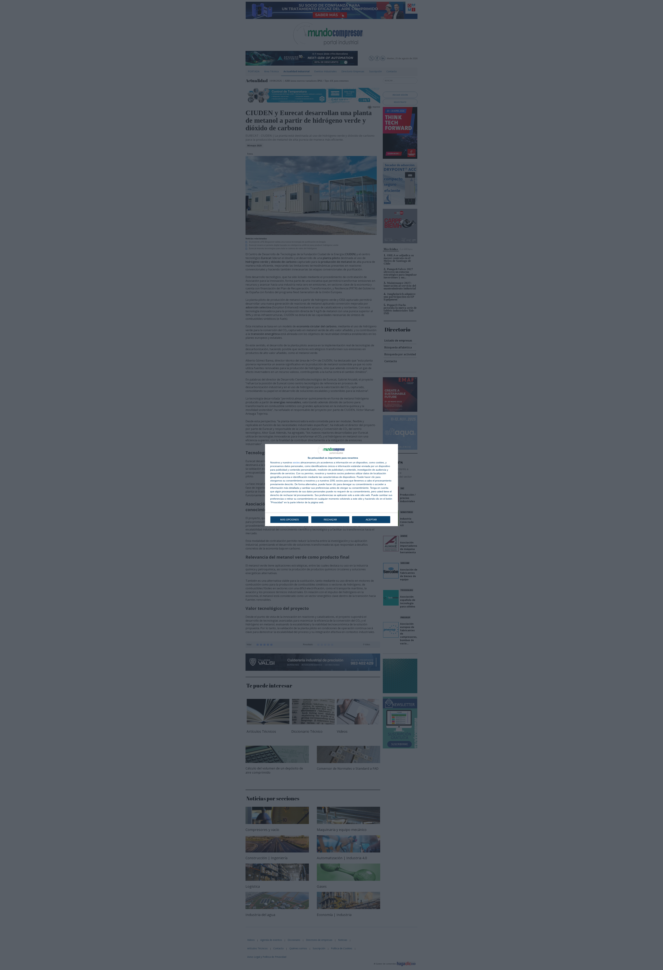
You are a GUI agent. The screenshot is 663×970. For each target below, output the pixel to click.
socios (296, 462)
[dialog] (331, 485)
